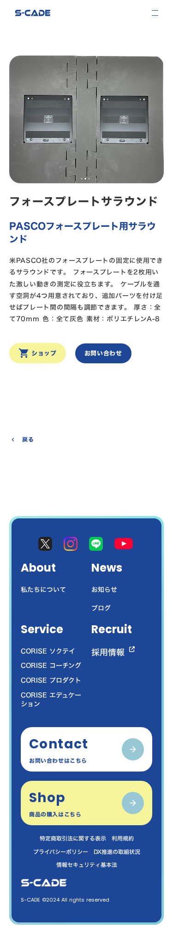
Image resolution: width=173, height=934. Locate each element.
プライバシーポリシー (60, 852)
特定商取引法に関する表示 (73, 838)
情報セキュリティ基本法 (86, 865)
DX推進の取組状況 (117, 852)
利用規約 (123, 838)
